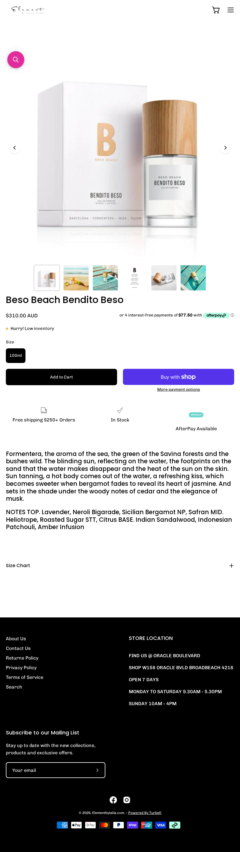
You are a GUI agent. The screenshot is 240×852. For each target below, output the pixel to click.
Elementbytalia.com (108, 813)
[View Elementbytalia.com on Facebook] (113, 800)
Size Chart (18, 565)
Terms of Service (24, 677)
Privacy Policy (21, 667)
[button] (15, 59)
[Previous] (14, 148)
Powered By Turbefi (145, 813)
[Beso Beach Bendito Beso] (47, 278)
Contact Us (18, 648)
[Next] (225, 148)
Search (14, 687)
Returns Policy (22, 658)
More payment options (178, 389)
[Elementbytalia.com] (38, 9)
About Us (16, 638)
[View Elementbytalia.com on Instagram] (126, 800)
